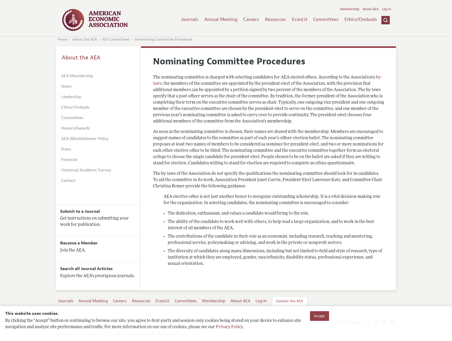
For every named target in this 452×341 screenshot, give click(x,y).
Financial (69, 159)
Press (66, 149)
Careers (251, 19)
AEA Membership (77, 76)
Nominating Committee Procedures (164, 39)
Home (62, 39)
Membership (349, 9)
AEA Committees (116, 39)
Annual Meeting (221, 19)
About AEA (370, 9)
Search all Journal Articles (86, 268)
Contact (68, 180)
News (66, 86)
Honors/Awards (75, 128)
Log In (386, 9)
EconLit (299, 19)
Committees (325, 19)
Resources (275, 19)
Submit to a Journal (80, 211)
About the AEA (84, 39)
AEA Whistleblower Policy (85, 138)
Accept (319, 316)
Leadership (71, 96)
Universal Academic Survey (86, 170)
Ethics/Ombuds (360, 19)
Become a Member (79, 243)
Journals (189, 19)
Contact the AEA (289, 301)
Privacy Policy (229, 327)
